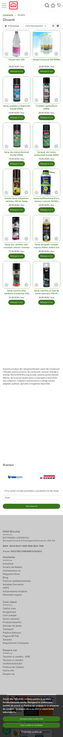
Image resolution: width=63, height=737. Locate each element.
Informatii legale (12, 594)
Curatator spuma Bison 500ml (46, 107)
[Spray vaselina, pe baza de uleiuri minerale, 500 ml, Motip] (46, 275)
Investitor (8, 563)
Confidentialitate (12, 663)
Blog (5, 577)
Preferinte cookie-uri (31, 731)
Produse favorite (12, 622)
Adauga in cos (16, 71)
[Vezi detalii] (6, 54)
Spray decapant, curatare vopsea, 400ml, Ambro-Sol (46, 246)
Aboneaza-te (31, 506)
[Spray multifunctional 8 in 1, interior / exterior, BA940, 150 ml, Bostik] (46, 182)
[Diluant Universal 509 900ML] (46, 44)
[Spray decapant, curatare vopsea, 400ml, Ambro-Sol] (46, 229)
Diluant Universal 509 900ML (46, 59)
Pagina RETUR (11, 636)
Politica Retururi (12, 632)
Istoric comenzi (11, 618)
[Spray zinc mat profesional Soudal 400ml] (16, 136)
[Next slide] (54, 477)
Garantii (7, 639)
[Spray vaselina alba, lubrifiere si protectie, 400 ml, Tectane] (16, 275)
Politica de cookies (34, 705)
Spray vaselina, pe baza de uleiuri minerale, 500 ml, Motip (46, 292)
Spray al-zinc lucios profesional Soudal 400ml (46, 153)
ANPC (6, 587)
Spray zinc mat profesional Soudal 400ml (16, 153)
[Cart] (59, 5)
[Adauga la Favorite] (26, 53)
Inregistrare (9, 612)
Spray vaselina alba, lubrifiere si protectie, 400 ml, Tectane (16, 292)
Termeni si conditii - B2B (16, 656)
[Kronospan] (15, 483)
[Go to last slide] (9, 477)
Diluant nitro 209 (16, 59)
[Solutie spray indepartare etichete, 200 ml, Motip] (16, 182)
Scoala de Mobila (12, 567)
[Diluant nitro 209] (16, 44)
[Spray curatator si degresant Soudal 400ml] (16, 90)
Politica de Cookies (13, 667)
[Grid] (58, 26)
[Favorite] (53, 5)
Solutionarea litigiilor (15, 591)
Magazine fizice (11, 574)
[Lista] (53, 26)
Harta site (8, 670)
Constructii (8, 15)
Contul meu (9, 608)
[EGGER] (47, 483)
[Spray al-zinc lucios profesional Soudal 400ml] (46, 136)
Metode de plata (12, 625)
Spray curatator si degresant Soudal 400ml (16, 107)
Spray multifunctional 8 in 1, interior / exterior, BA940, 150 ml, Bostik (46, 200)
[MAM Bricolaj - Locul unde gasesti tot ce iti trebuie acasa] (14, 5)
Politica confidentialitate (17, 581)
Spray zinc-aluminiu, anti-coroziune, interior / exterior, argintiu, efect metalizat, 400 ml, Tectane (16, 246)
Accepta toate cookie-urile (31, 718)
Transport (8, 629)
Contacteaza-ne (12, 570)
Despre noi (9, 674)
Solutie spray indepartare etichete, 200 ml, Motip (17, 200)
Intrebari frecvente (13, 584)
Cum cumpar (10, 615)
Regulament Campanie (16, 643)
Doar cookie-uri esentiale (31, 725)
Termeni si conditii (13, 660)
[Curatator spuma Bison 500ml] (46, 90)
